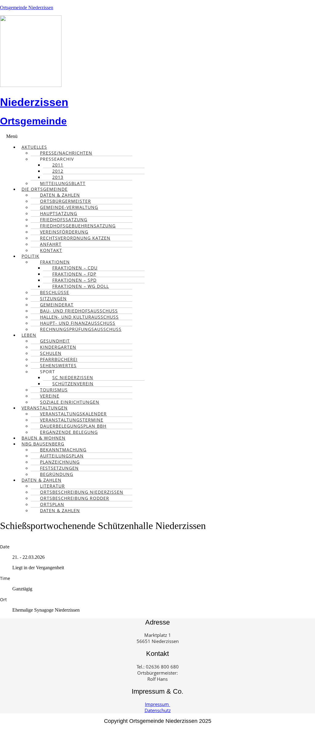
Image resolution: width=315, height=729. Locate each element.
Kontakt (51, 250)
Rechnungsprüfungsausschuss (81, 329)
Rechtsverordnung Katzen (75, 238)
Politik (30, 256)
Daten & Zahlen (60, 510)
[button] (160, 136)
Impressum (157, 704)
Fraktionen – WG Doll (80, 286)
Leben (29, 335)
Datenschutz (158, 710)
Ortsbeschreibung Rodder (74, 498)
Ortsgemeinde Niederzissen (26, 7)
